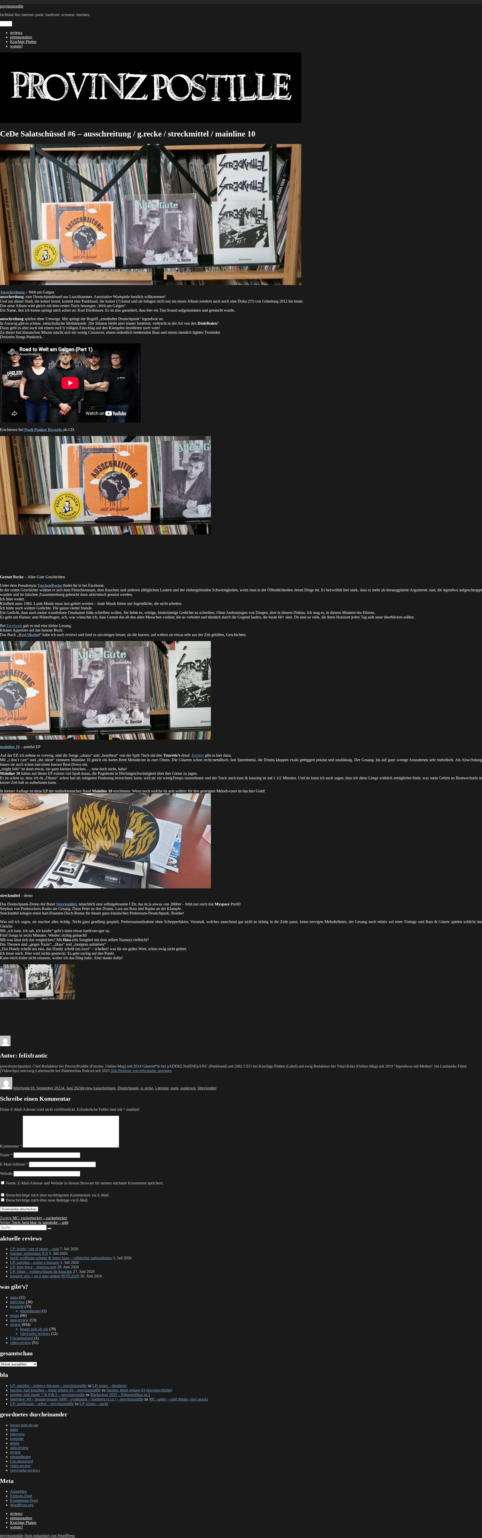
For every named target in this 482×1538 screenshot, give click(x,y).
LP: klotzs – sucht (94, 1404)
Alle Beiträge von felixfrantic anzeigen (141, 1071)
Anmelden (18, 1491)
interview (17, 1302)
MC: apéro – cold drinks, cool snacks (178, 1399)
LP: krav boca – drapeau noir (33, 1267)
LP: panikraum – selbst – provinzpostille (42, 1404)
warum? (16, 46)
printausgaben (21, 37)
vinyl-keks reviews (35, 1333)
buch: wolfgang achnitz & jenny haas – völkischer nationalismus (61, 1258)
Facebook (14, 625)
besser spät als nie (34, 1329)
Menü (6, 24)
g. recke (147, 1088)
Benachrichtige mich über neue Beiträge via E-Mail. (47, 1200)
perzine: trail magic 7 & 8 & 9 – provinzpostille (47, 1394)
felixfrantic (21, 1088)
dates (14, 1297)
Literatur (161, 1088)
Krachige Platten (23, 41)
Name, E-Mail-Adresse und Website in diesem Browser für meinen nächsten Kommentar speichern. (85, 1183)
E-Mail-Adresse (14, 1164)
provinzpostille (11, 6)
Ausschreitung (104, 1088)
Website (6, 1173)
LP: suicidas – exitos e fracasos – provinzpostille (48, 1385)
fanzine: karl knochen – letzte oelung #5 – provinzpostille (55, 1390)
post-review (19, 1320)
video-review (20, 1342)
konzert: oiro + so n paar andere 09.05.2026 (44, 1276)
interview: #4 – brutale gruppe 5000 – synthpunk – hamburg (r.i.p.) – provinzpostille (76, 1399)
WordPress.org (21, 1505)
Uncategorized (21, 1338)
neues (14, 1315)
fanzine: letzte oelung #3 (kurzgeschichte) (139, 1390)
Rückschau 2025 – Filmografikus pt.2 (120, 1394)
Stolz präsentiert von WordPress (49, 1535)
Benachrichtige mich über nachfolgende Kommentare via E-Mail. (57, 1195)
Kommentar (11, 1146)
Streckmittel (207, 1088)
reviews (16, 32)
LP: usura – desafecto (109, 1385)
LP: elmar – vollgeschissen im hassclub (41, 1271)
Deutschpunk (128, 1088)
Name (6, 1155)
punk (174, 1088)
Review (198, 755)
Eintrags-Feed (21, 1496)
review (87, 1088)
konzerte (17, 1306)
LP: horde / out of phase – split (34, 1249)
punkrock (188, 1088)
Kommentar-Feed (24, 1500)
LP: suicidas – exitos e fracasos (34, 1262)
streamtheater (30, 1311)
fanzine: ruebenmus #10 (29, 1253)
